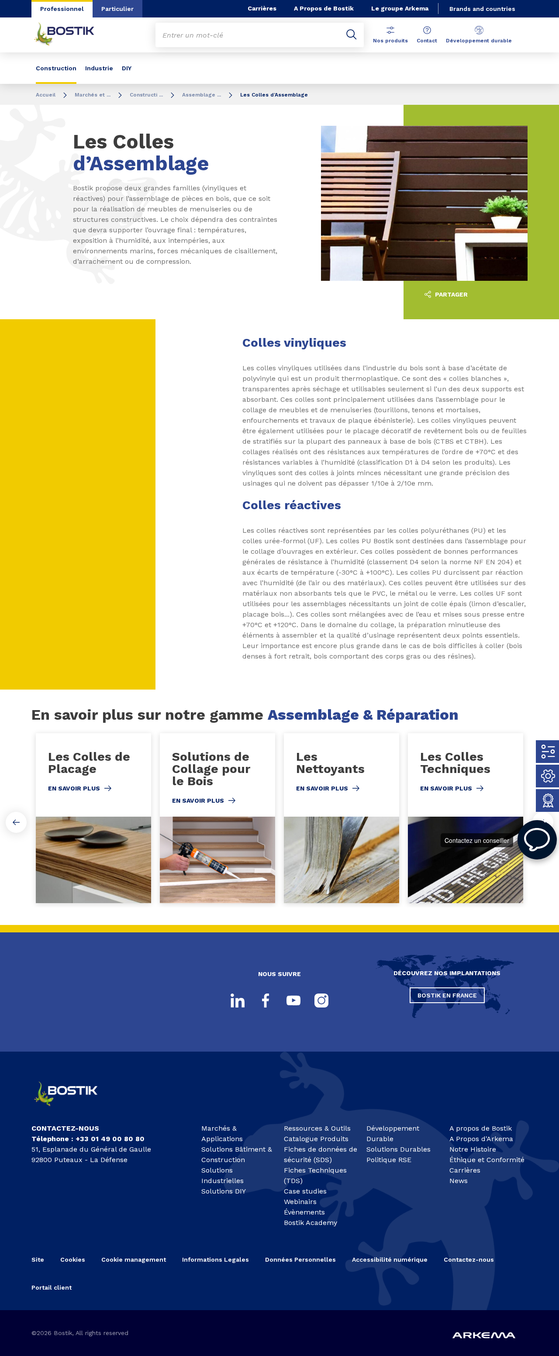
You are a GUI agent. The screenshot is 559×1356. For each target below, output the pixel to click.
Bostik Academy (310, 1222)
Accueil (45, 95)
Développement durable (479, 41)
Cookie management (133, 1259)
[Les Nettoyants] (341, 818)
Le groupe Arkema (399, 8)
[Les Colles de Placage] (93, 818)
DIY (126, 68)
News (458, 1181)
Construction (56, 68)
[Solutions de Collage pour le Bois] (217, 818)
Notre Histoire (472, 1149)
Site (37, 1259)
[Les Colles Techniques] (465, 818)
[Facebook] (266, 1001)
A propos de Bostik (480, 1128)
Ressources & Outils (317, 1128)
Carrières (262, 8)
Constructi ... (146, 95)
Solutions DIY (223, 1191)
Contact (427, 41)
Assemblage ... (201, 95)
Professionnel (62, 8)
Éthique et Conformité (486, 1160)
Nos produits (390, 41)
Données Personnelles (300, 1259)
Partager (450, 294)
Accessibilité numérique (390, 1259)
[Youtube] (293, 1001)
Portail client (51, 1287)
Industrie (99, 68)
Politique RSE (388, 1160)
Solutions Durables (398, 1149)
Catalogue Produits (316, 1139)
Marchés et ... (92, 95)
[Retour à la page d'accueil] (70, 35)
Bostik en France (447, 995)
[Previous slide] (16, 822)
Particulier (117, 8)
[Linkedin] (238, 1001)
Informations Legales (215, 1259)
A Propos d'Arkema (481, 1139)
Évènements (304, 1212)
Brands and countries (482, 8)
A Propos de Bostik (324, 8)
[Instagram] (321, 1001)
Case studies (305, 1191)
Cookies (72, 1259)
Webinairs (300, 1201)
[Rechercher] (351, 35)
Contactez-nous (469, 1259)
